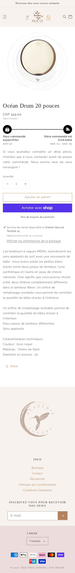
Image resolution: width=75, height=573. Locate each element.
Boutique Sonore (34, 568)
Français (35, 541)
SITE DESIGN (57, 568)
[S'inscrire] (62, 515)
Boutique (38, 467)
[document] (37, 62)
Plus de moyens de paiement (37, 217)
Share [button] (14, 366)
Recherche (37, 478)
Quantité (8, 176)
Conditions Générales (37, 490)
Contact (37, 473)
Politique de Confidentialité (37, 484)
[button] (5, 17)
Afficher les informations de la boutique (34, 241)
